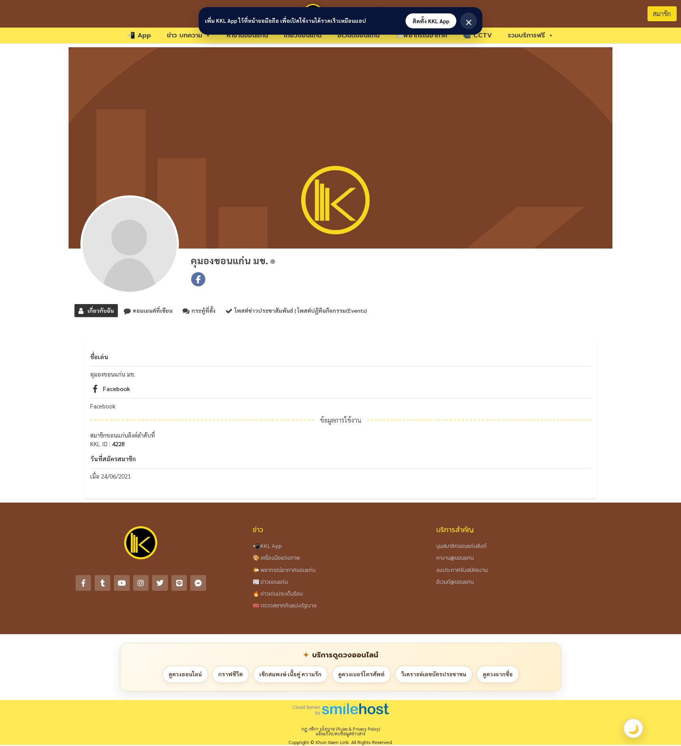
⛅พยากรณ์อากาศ (421, 35)
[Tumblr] (102, 583)
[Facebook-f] (83, 583)
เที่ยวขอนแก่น (303, 35)
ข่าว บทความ (184, 35)
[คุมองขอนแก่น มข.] (129, 244)
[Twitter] (160, 583)
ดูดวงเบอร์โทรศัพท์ (361, 673)
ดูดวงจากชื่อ (498, 673)
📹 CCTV (477, 35)
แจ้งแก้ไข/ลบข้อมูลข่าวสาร (340, 734)
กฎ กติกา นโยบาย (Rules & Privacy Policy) (340, 729)
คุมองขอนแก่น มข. (229, 260)
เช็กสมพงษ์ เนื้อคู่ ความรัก (290, 673)
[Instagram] (141, 583)
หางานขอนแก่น (247, 35)
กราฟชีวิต (230, 673)
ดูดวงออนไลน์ (185, 673)
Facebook (116, 388)
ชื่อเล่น (99, 356)
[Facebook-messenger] (198, 583)
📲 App (139, 35)
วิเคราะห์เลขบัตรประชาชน (433, 673)
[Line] (179, 583)
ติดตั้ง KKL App (431, 20)
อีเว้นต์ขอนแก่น (358, 35)
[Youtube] (122, 583)
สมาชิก (662, 13)
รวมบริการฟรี (526, 35)
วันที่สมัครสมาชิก (113, 458)
